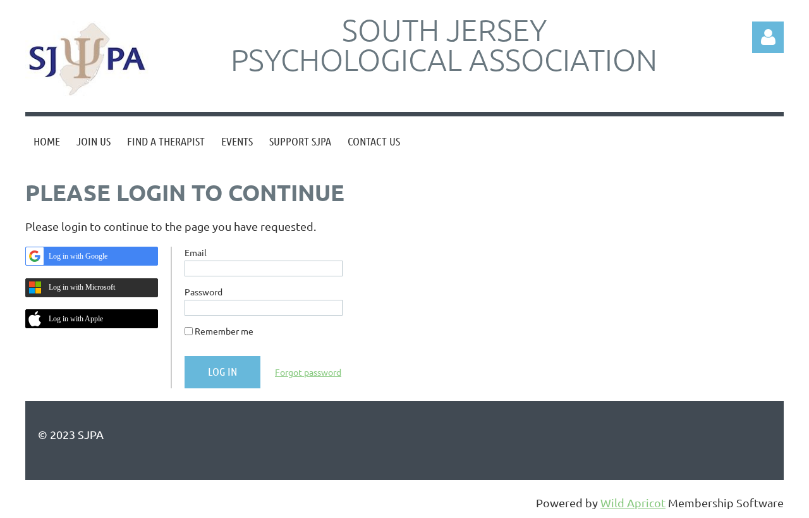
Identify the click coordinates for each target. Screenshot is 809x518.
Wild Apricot (633, 502)
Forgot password (308, 372)
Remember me (224, 330)
